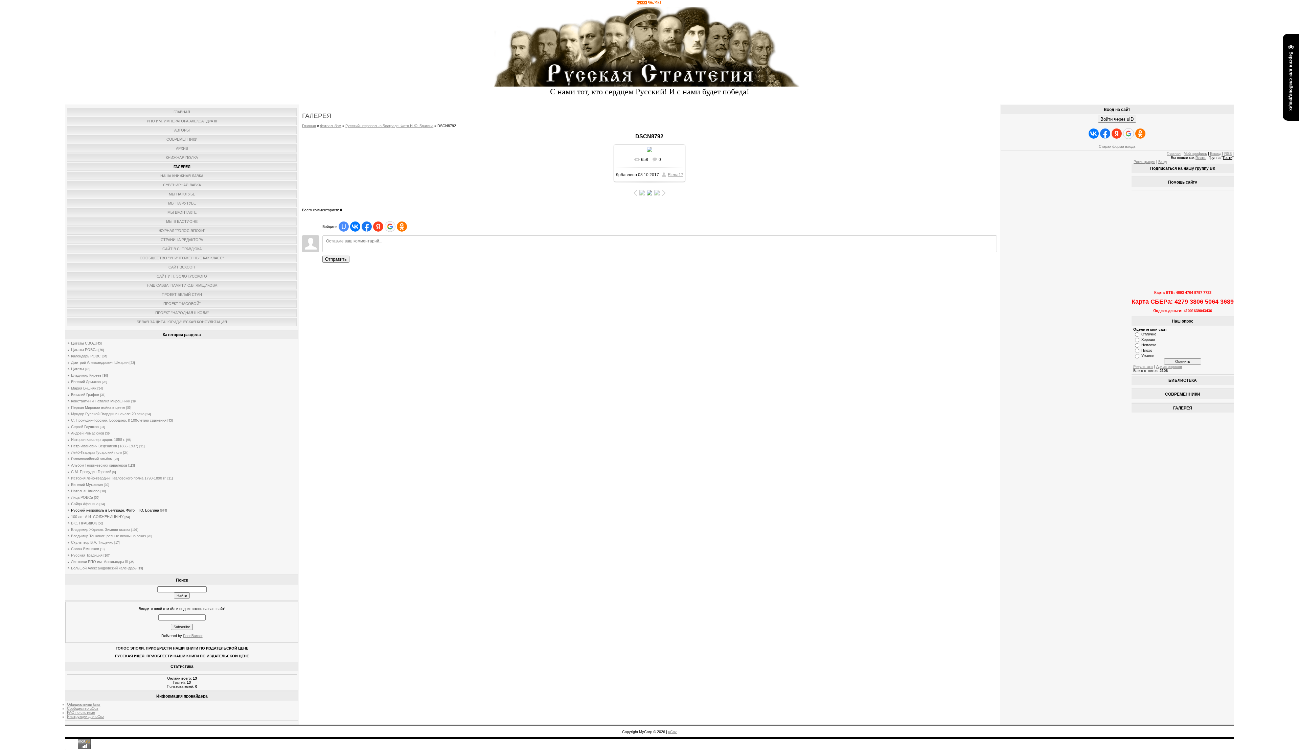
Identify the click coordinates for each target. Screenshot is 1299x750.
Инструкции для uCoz (85, 716)
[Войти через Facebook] (367, 226)
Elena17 (675, 174)
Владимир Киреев (86, 375)
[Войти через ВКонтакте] (355, 226)
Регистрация (1144, 162)
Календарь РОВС (86, 356)
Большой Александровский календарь (104, 568)
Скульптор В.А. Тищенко (92, 542)
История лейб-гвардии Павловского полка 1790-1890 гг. (118, 478)
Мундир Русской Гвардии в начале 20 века (107, 414)
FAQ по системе (81, 712)
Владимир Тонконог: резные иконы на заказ (108, 536)
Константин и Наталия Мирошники (100, 401)
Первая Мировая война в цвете (98, 407)
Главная (309, 126)
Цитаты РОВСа (84, 350)
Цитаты (77, 369)
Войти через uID (1117, 119)
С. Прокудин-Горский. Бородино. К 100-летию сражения (118, 420)
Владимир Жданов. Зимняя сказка (100, 530)
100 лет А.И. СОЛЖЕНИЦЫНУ (97, 517)
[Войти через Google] (390, 226)
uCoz (672, 732)
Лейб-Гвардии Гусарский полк (96, 452)
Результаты (1143, 367)
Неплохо (1148, 345)
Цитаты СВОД (83, 343)
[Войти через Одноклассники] (402, 226)
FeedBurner (193, 636)
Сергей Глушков (85, 427)
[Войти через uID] (344, 226)
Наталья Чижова (85, 491)
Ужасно (1147, 356)
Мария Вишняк (83, 388)
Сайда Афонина (84, 504)
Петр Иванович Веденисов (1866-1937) (104, 446)
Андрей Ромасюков (87, 433)
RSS (1228, 153)
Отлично (1148, 334)
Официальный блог (83, 704)
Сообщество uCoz (82, 708)
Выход (1215, 153)
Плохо (1146, 350)
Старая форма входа (1117, 146)
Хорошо (1148, 339)
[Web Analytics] (649, 4)
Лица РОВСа (82, 497)
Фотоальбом (330, 126)
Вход (1162, 162)
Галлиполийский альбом (92, 459)
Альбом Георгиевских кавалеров (99, 465)
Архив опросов (1169, 367)
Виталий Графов (85, 395)
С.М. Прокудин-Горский (91, 472)
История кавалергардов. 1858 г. (98, 440)
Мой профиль (1195, 153)
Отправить (336, 259)
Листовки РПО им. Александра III (99, 562)
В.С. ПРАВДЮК (84, 523)
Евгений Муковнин (87, 485)
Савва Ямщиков (85, 549)
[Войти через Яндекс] (378, 226)
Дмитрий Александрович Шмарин (100, 362)
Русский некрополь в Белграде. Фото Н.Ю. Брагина (115, 510)
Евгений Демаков (86, 382)
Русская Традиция (86, 555)
